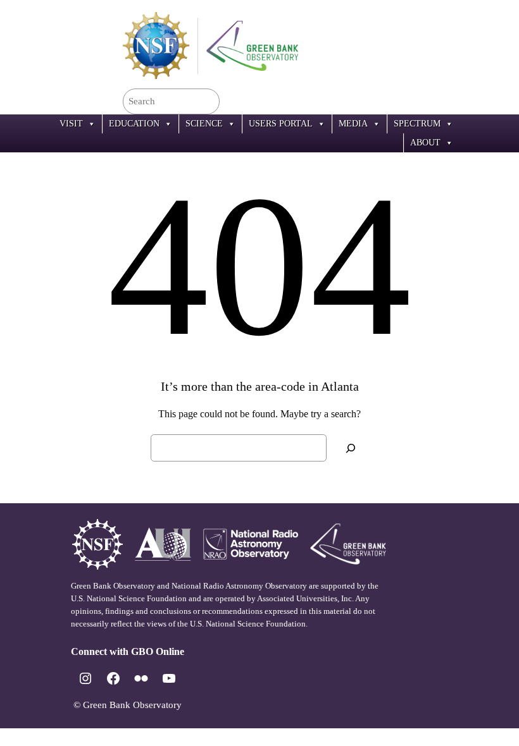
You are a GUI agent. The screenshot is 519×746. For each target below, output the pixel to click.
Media (353, 123)
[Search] (350, 448)
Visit (71, 123)
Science (204, 123)
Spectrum (417, 123)
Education (134, 123)
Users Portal (281, 123)
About (425, 142)
